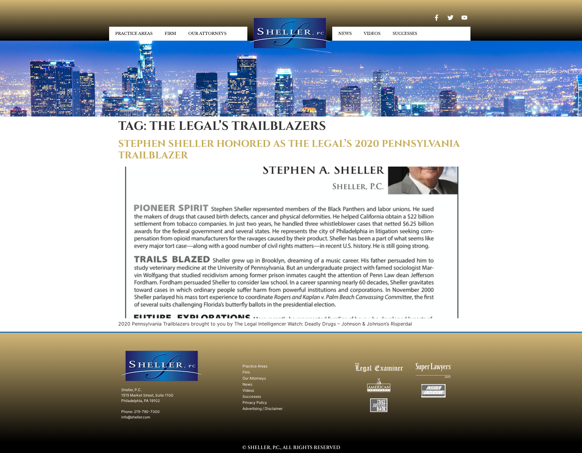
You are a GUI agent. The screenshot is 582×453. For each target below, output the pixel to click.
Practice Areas (133, 33)
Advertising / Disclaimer (262, 408)
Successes (405, 33)
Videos (372, 33)
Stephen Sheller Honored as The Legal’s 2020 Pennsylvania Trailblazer (289, 149)
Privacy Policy (254, 402)
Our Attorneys (207, 33)
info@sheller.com (135, 417)
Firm (170, 33)
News (345, 33)
